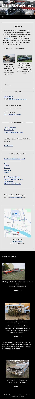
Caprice (7, 38)
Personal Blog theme (17, 396)
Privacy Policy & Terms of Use (13, 132)
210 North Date (17, 241)
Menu (31, 17)
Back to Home (8, 146)
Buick (5, 163)
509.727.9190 (8, 97)
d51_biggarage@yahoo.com (17, 99)
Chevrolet (7, 168)
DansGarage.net (17, 5)
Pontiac (6, 172)
